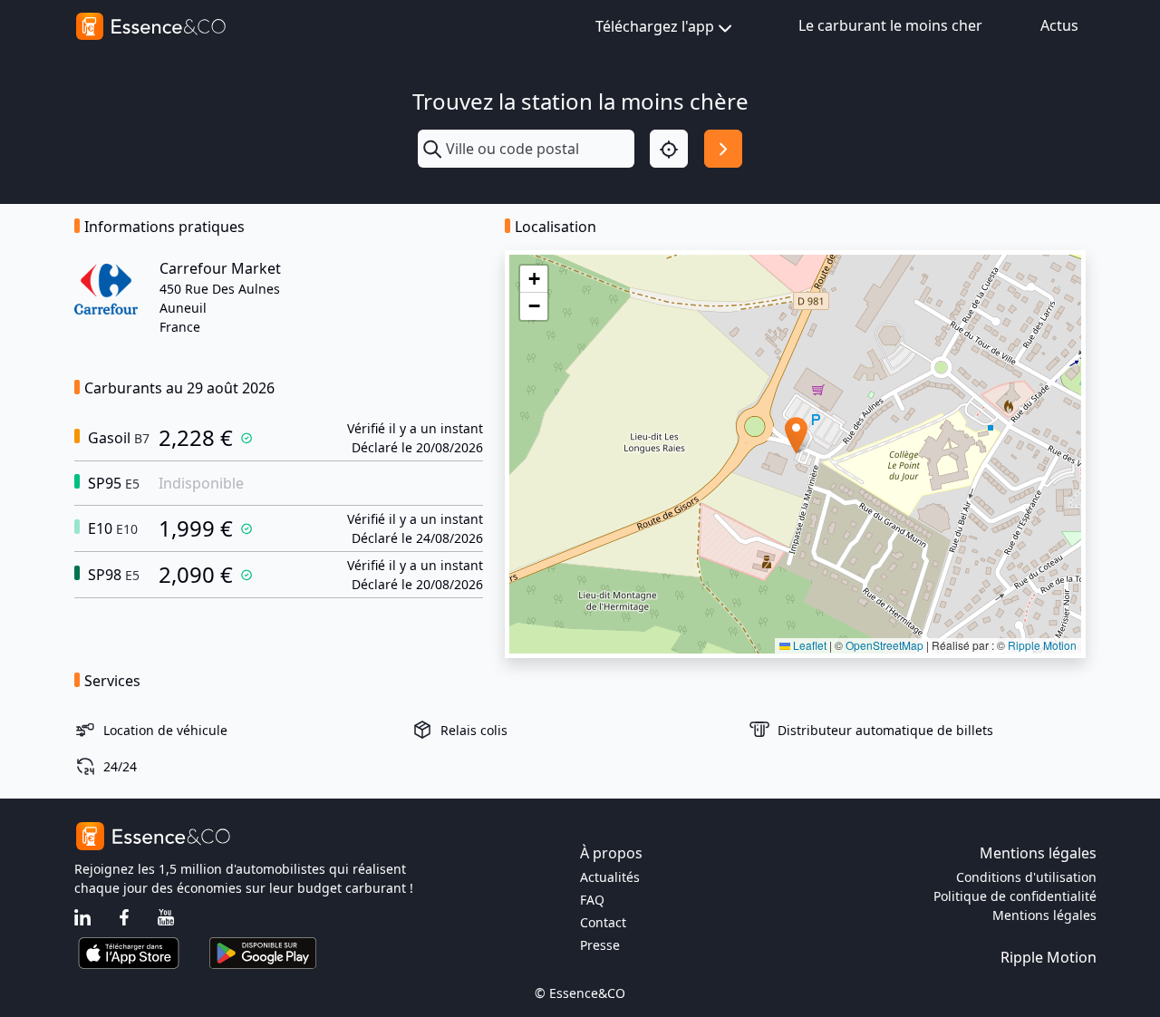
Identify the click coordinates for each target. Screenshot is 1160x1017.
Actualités (610, 877)
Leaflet (808, 645)
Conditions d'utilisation (1026, 877)
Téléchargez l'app (654, 26)
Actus (1059, 25)
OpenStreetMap (884, 645)
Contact (603, 922)
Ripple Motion (1042, 645)
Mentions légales (1044, 915)
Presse (600, 945)
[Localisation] (669, 149)
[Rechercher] (723, 149)
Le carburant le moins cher (890, 25)
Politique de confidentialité (1015, 896)
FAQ (592, 899)
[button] (796, 435)
